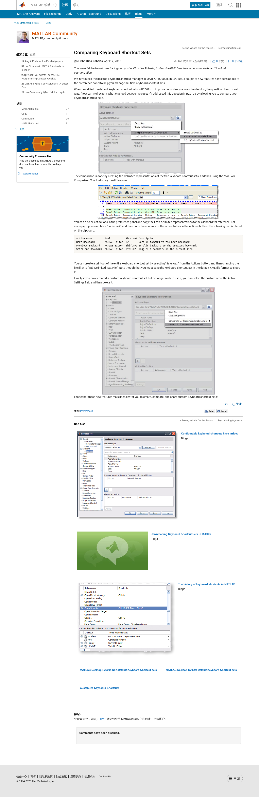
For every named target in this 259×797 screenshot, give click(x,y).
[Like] (226, 404)
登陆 (220, 6)
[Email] (222, 411)
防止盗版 (61, 776)
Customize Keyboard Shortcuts (99, 687)
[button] (231, 5)
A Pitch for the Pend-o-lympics (46, 61)
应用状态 (75, 776)
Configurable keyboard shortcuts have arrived (209, 433)
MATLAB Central (45, 123)
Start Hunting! (30, 173)
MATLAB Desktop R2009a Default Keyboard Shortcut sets (201, 669)
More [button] (150, 13)
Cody (69, 13)
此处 (103, 719)
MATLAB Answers (28, 13)
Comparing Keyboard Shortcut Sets (112, 52)
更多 (21, 129)
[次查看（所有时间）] (175, 61)
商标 (33, 776)
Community (45, 118)
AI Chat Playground (89, 13)
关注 (238, 404)
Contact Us (105, 776)
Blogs (138, 13)
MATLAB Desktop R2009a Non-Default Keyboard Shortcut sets (118, 669)
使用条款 (90, 776)
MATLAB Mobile (45, 109)
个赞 (219, 61)
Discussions (113, 13)
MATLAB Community (54, 33)
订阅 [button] (48, 23)
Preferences (86, 411)
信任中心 (21, 776)
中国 (236, 778)
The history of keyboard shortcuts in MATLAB (206, 584)
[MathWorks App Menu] (238, 5)
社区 (65, 5)
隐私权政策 (46, 776)
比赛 (128, 13)
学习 (76, 5)
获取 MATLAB (200, 5)
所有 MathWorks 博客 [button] (26, 23)
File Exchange (52, 13)
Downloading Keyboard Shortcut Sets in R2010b (181, 534)
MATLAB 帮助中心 (44, 5)
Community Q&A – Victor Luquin (47, 92)
